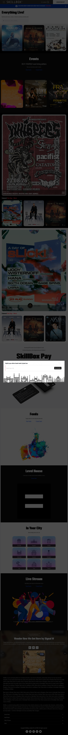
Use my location (58, 368)
